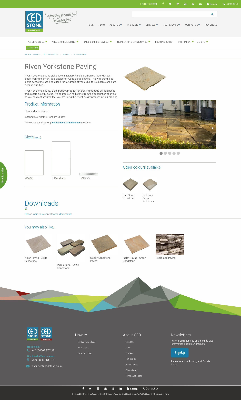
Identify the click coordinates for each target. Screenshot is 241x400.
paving (66, 55)
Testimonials (131, 359)
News (102, 25)
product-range (32, 55)
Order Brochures (85, 353)
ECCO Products (163, 42)
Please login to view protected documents (48, 214)
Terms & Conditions (134, 376)
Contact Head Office (86, 342)
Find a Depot (83, 347)
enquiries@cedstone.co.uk (47, 366)
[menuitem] (90, 26)
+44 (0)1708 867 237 (43, 350)
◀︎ (128, 128)
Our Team (130, 353)
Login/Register (148, 3)
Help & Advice (170, 25)
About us (115, 25)
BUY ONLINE (211, 25)
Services (150, 25)
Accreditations (132, 364)
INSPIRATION (184, 42)
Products (132, 25)
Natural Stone (36, 42)
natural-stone (51, 55)
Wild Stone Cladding (63, 42)
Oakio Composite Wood (96, 42)
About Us (130, 342)
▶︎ (214, 128)
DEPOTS (201, 42)
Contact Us (231, 3)
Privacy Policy (131, 370)
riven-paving (80, 55)
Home (90, 25)
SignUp (179, 353)
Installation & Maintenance (132, 42)
